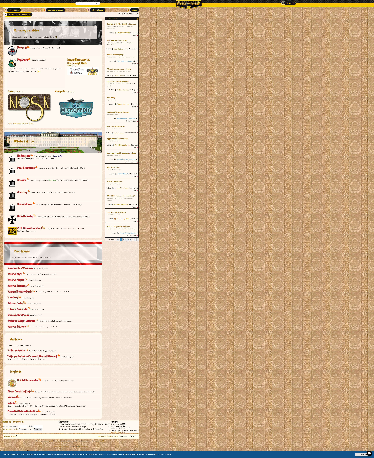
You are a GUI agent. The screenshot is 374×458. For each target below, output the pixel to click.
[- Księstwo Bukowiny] (28, 326)
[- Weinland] (18, 397)
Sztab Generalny (25, 216)
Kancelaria (129, 71)
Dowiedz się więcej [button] (164, 454)
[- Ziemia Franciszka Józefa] (32, 391)
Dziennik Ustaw (118, 198)
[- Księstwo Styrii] (24, 273)
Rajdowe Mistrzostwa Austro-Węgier (129, 57)
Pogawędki (119, 128)
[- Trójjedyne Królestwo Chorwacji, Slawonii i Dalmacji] (59, 356)
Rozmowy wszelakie (111, 128)
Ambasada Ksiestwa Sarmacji (118, 112)
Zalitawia (109, 26)
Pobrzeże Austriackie (18, 309)
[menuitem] (288, 3)
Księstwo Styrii (15, 274)
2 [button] (123, 240)
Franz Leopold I (123, 219)
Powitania (22, 47)
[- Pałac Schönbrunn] (36, 167)
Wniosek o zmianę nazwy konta (119, 69)
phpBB (51, 441)
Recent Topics (112, 19)
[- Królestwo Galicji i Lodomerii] (37, 320)
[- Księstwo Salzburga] (28, 285)
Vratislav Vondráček (122, 145)
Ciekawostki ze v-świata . (116, 126)
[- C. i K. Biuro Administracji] (43, 228)
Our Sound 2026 (113, 167)
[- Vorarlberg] (20, 297)
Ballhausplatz (117, 155)
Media (132, 83)
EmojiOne (84, 447)
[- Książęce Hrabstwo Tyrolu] (34, 291)
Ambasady (117, 114)
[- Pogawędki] (29, 59)
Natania (11, 403)
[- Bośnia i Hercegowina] (40, 380)
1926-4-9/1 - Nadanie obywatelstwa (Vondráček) (121, 196)
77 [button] (135, 240)
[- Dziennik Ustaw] (34, 203)
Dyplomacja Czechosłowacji (117, 139)
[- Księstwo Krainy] (24, 303)
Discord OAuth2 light (66, 442)
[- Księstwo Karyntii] (26, 279)
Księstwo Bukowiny (17, 326)
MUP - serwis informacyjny (117, 40)
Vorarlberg (13, 297)
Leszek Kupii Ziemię (114, 182)
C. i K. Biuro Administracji (120, 71)
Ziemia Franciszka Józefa (19, 391)
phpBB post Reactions (62, 447)
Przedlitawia (109, 57)
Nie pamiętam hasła (10, 429)
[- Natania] (16, 402)
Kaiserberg (111, 98)
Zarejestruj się (18, 421)
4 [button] (128, 240)
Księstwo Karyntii (16, 280)
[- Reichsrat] (28, 179)
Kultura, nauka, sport (126, 83)
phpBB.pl (102, 441)
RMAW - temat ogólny (115, 55)
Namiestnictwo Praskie (18, 315)
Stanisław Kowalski (118, 432)
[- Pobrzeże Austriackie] (29, 308)
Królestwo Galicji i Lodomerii (21, 321)
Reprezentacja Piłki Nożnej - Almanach (121, 24)
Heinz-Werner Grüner (125, 61)
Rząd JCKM (57, 156)
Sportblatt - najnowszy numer (118, 81)
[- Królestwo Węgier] (27, 350)
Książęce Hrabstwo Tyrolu (20, 291)
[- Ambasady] (29, 191)
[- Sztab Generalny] (35, 216)
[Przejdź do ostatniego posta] (137, 35)
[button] (118, 239)
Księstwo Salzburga (17, 285)
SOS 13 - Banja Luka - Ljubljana (118, 227)
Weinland (114, 100)
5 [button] (130, 240)
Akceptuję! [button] (363, 454)
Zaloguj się (7, 421)
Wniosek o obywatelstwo (116, 212)
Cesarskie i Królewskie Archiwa (113, 83)
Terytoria (15, 371)
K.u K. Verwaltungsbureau (75, 229)
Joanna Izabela (123, 174)
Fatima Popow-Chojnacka (126, 119)
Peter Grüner (118, 49)
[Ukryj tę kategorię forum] (137, 19)
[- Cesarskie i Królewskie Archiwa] (39, 411)
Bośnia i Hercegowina (27, 380)
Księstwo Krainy (117, 57)
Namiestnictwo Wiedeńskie (20, 268)
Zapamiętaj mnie (25, 429)
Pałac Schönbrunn (118, 214)
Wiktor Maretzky (124, 33)
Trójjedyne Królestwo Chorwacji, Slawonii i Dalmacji (32, 356)
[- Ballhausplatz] (32, 155)
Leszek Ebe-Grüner (122, 188)
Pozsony (122, 26)
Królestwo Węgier (116, 26)
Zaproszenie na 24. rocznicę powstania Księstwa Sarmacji (121, 153)
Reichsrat (21, 180)
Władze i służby (110, 71)
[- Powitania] (28, 47)
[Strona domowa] (188, 3)
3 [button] (125, 240)
